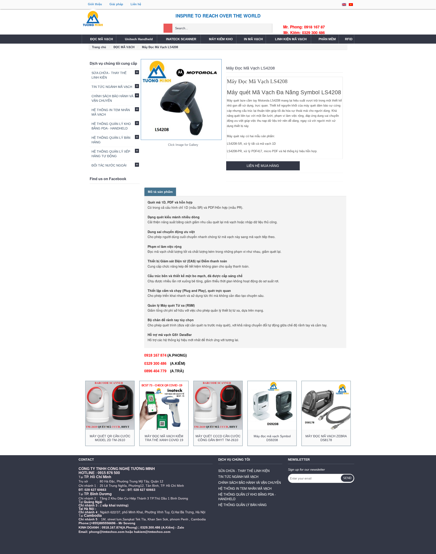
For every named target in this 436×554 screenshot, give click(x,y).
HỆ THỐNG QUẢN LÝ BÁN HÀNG (242, 504)
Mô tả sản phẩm (160, 192)
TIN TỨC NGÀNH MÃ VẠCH (238, 476)
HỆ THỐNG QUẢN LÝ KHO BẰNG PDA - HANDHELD (247, 496)
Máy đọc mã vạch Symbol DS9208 (272, 438)
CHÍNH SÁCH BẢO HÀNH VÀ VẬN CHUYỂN (249, 482)
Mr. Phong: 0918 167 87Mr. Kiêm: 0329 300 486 (304, 29)
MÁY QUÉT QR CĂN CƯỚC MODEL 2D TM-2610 (110, 438)
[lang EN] (344, 4)
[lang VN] (350, 4)
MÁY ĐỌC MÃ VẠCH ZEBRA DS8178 (326, 438)
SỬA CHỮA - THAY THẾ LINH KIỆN (244, 470)
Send (347, 478)
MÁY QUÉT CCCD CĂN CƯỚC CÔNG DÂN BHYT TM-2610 (218, 438)
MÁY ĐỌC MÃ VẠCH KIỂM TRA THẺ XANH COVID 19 (164, 438)
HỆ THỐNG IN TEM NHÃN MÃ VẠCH (245, 488)
